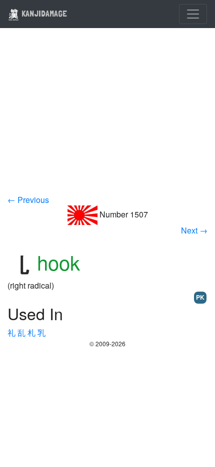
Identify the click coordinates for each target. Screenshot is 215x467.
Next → (194, 230)
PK (200, 297)
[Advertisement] (107, 117)
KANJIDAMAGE (43, 13)
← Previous (28, 199)
